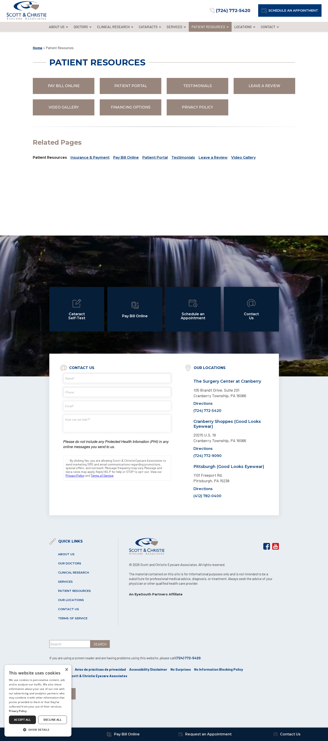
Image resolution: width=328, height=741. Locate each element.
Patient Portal (130, 86)
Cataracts (148, 27)
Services (174, 27)
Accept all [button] (22, 720)
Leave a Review (264, 86)
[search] (100, 644)
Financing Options (130, 107)
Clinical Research (113, 27)
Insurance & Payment (90, 157)
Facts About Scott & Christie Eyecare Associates (88, 676)
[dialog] (37, 701)
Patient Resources (208, 27)
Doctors (81, 27)
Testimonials (197, 86)
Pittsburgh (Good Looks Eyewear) (228, 466)
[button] (38, 729)
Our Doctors (69, 563)
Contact (268, 27)
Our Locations (71, 600)
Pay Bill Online (64, 86)
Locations (243, 27)
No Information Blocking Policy (218, 669)
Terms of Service (72, 618)
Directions (203, 403)
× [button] (66, 669)
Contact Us (68, 609)
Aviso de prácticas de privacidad (100, 669)
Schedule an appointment (293, 10)
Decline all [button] (53, 720)
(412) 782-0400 (207, 496)
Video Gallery (64, 107)
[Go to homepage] (26, 10)
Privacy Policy (197, 107)
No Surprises (180, 669)
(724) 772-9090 (207, 455)
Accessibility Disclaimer (148, 669)
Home (37, 48)
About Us (56, 27)
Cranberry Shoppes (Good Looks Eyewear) (227, 424)
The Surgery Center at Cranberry (227, 381)
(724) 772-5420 (207, 411)
